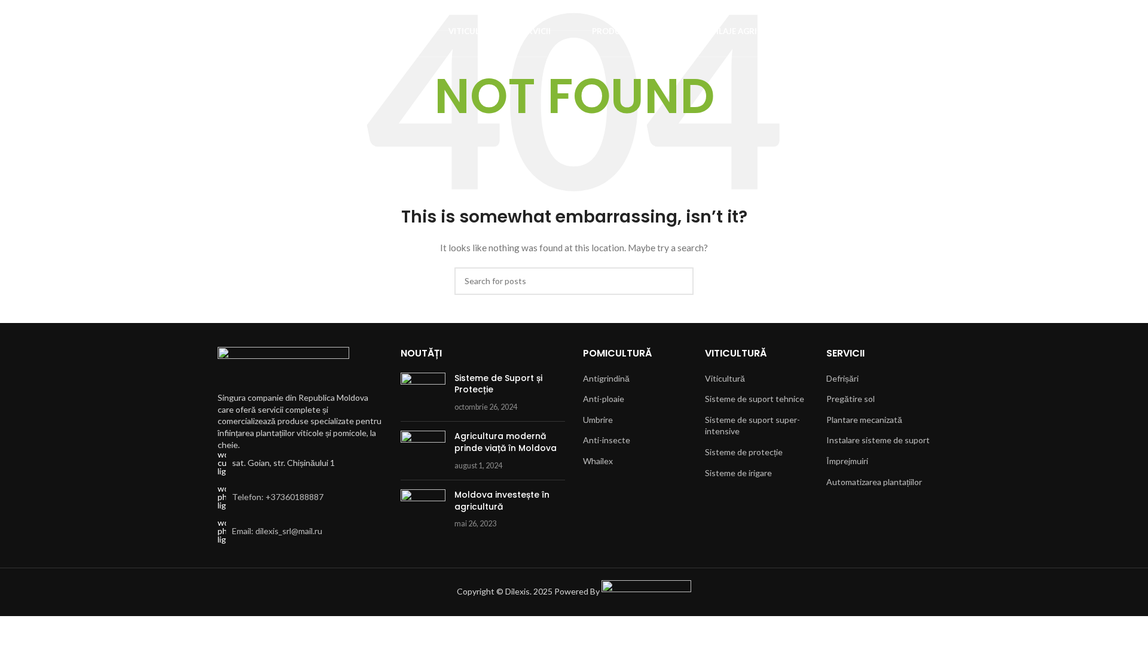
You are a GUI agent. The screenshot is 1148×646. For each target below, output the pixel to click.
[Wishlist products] (64, 32)
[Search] (42, 32)
